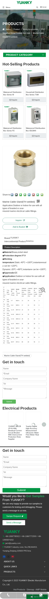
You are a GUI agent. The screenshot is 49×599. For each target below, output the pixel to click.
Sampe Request (13, 516)
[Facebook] (4, 556)
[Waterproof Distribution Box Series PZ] (13, 115)
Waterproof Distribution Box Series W (12, 93)
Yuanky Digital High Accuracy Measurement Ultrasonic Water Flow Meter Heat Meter (32, 431)
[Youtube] (12, 556)
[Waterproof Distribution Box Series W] (13, 79)
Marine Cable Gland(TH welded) (17, 356)
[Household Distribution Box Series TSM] (36, 79)
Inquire (14, 100)
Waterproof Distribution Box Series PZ (12, 129)
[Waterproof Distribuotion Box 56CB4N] (36, 115)
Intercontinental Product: (15, 241)
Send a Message (13, 523)
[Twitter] (8, 556)
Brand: (7, 238)
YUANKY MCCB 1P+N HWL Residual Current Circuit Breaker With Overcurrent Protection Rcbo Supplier (15, 432)
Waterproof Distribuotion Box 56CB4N (35, 129)
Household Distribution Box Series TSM (35, 93)
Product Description (12, 247)
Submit (9, 402)
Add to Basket (19, 227)
